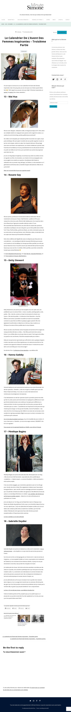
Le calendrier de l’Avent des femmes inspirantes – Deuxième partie (24, 624)
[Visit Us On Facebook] (65, 81)
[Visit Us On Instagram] (57, 81)
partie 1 (6, 92)
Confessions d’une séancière (21, 350)
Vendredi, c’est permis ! (37, 19)
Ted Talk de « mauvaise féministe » (33, 253)
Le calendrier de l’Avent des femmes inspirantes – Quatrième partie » (28, 639)
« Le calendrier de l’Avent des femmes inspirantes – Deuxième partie (20, 636)
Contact (67, 19)
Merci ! (54, 19)
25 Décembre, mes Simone (38, 622)
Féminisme (23, 51)
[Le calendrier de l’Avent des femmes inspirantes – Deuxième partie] (24, 618)
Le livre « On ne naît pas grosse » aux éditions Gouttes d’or (19, 590)
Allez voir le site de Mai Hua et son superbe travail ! (17, 170)
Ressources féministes (23, 19)
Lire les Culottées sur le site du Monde (14, 517)
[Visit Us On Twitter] (53, 81)
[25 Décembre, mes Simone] (38, 618)
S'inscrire (53, 106)
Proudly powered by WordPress (28, 708)
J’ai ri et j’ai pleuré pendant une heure (13, 419)
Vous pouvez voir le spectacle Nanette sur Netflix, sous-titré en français (22, 427)
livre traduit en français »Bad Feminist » (16, 256)
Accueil (3, 19)
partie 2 (11, 92)
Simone (19, 32)
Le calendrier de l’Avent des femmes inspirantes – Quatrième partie (10, 617)
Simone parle (11, 19)
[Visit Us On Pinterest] (61, 81)
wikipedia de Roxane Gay (14, 253)
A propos (60, 19)
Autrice (48, 19)
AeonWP (47, 708)
